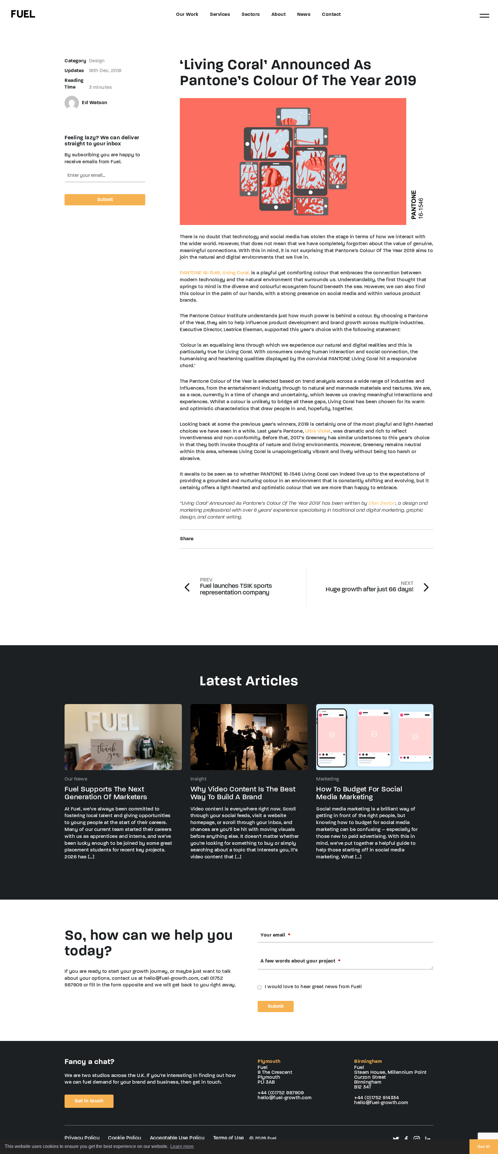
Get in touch (89, 1101)
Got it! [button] (484, 1146)
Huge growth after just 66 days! (369, 587)
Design (97, 61)
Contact (331, 14)
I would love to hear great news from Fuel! (313, 986)
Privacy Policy (82, 1138)
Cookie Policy (124, 1138)
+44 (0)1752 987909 (281, 1093)
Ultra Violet (318, 431)
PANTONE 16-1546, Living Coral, (215, 273)
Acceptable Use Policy (177, 1138)
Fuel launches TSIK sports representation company (236, 587)
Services (220, 14)
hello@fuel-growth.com (285, 1097)
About (278, 14)
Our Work (187, 14)
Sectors (251, 14)
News (303, 14)
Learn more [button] (182, 1146)
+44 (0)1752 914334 (376, 1097)
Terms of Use (228, 1138)
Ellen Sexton (382, 503)
